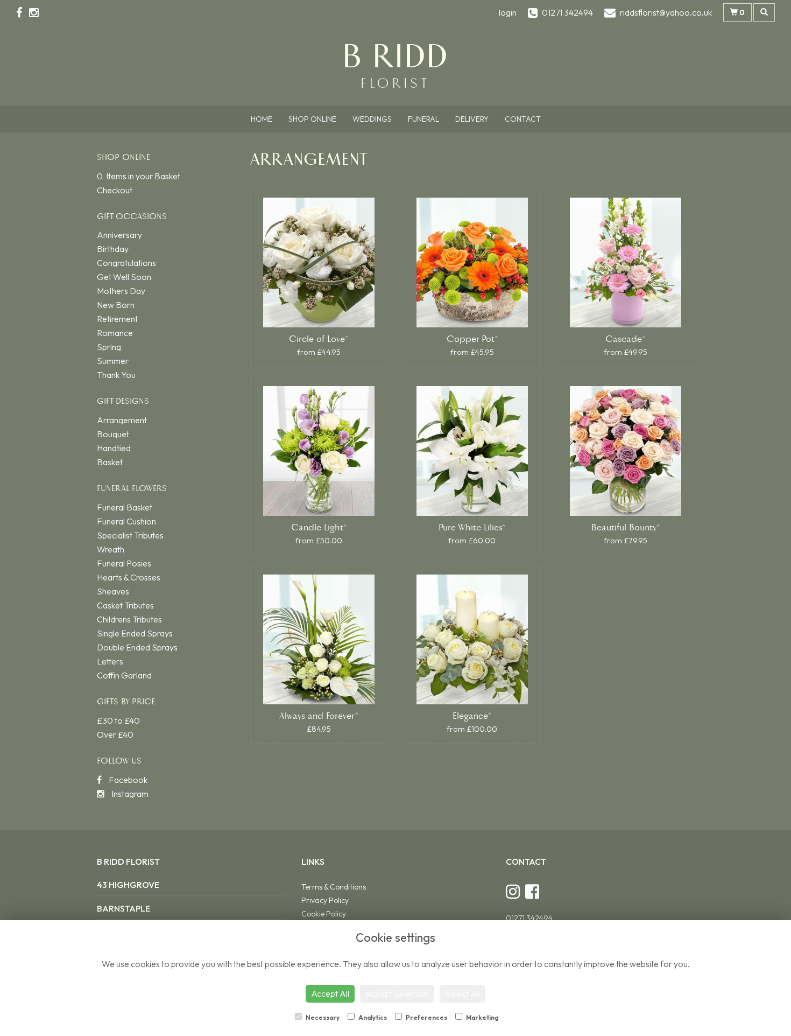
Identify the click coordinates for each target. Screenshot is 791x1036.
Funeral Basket (124, 507)
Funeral (423, 119)
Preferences (426, 1017)
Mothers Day (121, 290)
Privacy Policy (325, 900)
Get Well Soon (124, 276)
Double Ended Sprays (137, 647)
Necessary (322, 1017)
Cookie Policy (323, 914)
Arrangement (122, 420)
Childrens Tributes (129, 619)
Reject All (462, 993)
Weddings (372, 119)
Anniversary (119, 234)
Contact (523, 119)
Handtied (114, 448)
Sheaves (113, 591)
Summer (113, 360)
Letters (110, 661)
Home (261, 119)
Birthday (113, 248)
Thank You (116, 374)
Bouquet (113, 434)
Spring (109, 346)
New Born (116, 304)
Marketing (482, 1017)
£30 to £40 (118, 720)
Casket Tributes (125, 605)
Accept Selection (397, 993)
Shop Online (312, 119)
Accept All (330, 993)
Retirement (117, 318)
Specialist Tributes (130, 535)
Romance (115, 332)
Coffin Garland (124, 675)
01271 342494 (529, 918)
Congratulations (126, 262)
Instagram (129, 793)
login (508, 12)
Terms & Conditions (333, 887)
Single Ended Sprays (135, 633)
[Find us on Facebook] (22, 12)
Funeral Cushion (126, 521)
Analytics (372, 1017)
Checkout (114, 190)
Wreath (110, 549)
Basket (110, 462)
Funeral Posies (124, 563)
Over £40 (115, 734)
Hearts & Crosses (128, 577)
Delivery (472, 119)
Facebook (127, 779)
